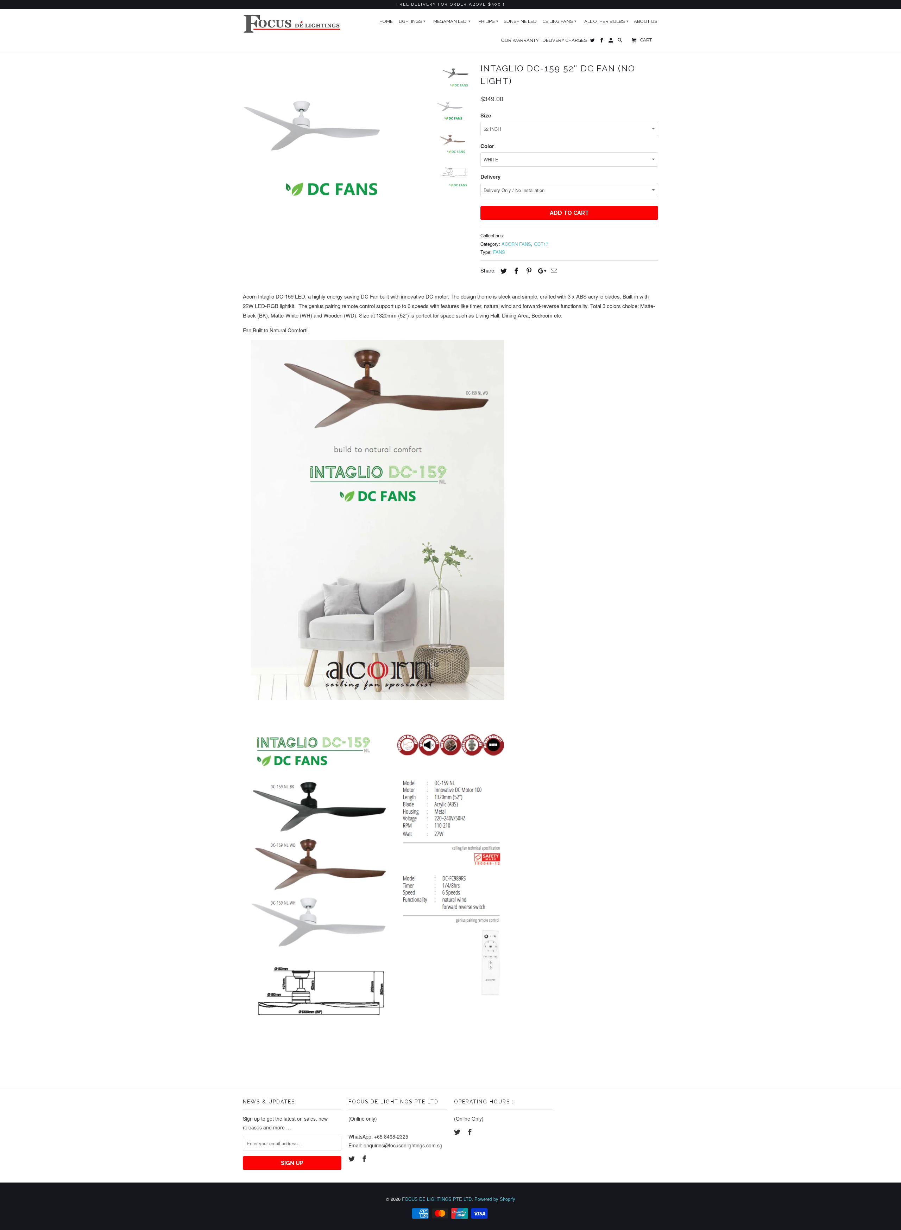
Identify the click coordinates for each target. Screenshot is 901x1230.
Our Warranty (520, 40)
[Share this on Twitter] (502, 270)
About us (645, 21)
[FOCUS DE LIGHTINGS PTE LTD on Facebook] (365, 1158)
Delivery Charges (564, 40)
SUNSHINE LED (520, 21)
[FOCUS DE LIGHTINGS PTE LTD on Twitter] (352, 1158)
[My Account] (611, 41)
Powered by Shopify (494, 1199)
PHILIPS (488, 21)
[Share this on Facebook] (515, 270)
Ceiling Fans (559, 21)
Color (487, 146)
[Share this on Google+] (540, 270)
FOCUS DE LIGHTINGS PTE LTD (437, 1199)
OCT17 (541, 244)
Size (485, 115)
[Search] (620, 41)
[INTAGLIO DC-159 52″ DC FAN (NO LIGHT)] (335, 130)
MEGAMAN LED (452, 21)
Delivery (490, 176)
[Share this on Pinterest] (528, 270)
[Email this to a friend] (553, 270)
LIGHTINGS (412, 21)
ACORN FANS (516, 244)
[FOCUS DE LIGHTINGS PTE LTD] (292, 23)
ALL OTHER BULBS (606, 21)
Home (386, 21)
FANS (499, 252)
